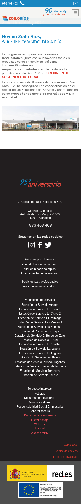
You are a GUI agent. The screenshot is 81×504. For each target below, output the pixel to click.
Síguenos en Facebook (39, 245)
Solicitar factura (39, 411)
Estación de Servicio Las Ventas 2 (39, 326)
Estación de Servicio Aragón (39, 304)
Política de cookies (66, 451)
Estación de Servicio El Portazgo (39, 318)
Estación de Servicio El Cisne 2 (40, 313)
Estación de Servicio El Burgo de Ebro (40, 335)
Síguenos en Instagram (31, 245)
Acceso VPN (39, 433)
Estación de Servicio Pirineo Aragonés (40, 362)
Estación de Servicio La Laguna (40, 353)
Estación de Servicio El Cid (40, 340)
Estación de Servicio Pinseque (40, 331)
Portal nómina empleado (40, 415)
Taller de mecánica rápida (39, 269)
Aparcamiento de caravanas (39, 273)
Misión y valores (39, 402)
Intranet (40, 428)
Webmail (39, 424)
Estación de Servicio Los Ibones (40, 357)
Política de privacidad (64, 457)
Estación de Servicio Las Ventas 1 (39, 322)
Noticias (39, 393)
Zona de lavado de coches (39, 264)
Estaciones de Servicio (40, 299)
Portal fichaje (39, 420)
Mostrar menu (75, 12)
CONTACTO (76, 3)
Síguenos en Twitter (48, 245)
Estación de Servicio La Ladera (39, 348)
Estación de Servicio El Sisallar (39, 344)
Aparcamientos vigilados (39, 286)
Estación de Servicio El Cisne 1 (40, 309)
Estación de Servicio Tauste (39, 375)
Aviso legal (71, 445)
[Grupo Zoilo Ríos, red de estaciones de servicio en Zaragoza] (28, 19)
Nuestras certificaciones (40, 397)
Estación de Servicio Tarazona (40, 370)
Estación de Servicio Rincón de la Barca (40, 366)
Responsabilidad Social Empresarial (39, 406)
